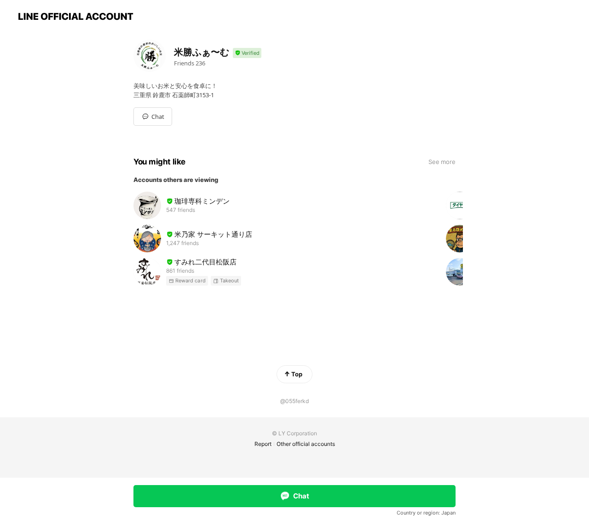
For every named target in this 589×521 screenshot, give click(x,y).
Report (262, 443)
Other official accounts (306, 443)
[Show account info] (247, 53)
